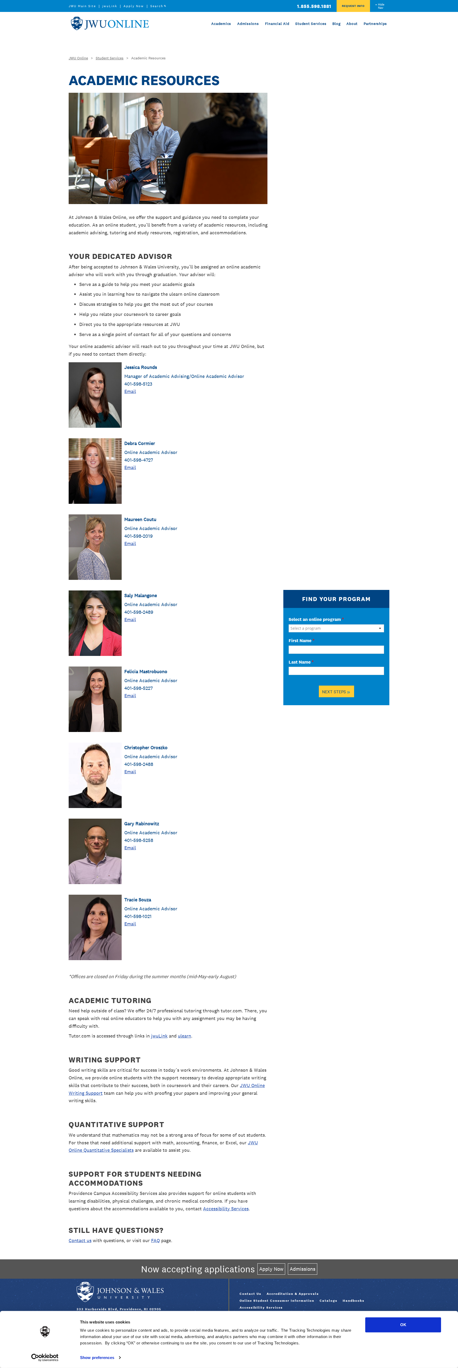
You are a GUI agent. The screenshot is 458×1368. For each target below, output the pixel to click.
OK (403, 1324)
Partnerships (375, 23)
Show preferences (97, 1357)
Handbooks (353, 1301)
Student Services (310, 23)
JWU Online (110, 23)
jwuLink (109, 6)
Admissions (248, 23)
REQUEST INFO (353, 6)
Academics (221, 23)
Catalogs (328, 1301)
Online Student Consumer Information (277, 1301)
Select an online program (316, 619)
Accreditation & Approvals (293, 1294)
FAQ (155, 1240)
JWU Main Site (82, 6)
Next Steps (336, 691)
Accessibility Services (226, 1209)
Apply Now (134, 6)
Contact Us (250, 1294)
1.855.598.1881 (314, 6)
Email (130, 391)
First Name (301, 640)
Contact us (80, 1240)
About (352, 23)
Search (156, 6)
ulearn (184, 1036)
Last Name (301, 662)
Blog (336, 23)
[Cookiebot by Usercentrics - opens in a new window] (45, 1358)
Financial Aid (277, 23)
